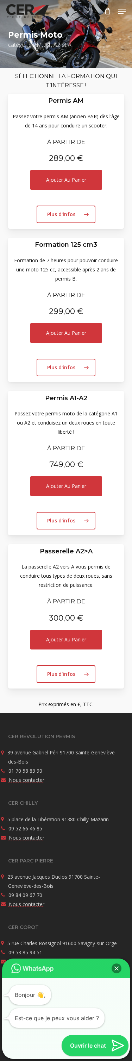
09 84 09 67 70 (25, 895)
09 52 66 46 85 (25, 828)
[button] (122, 11)
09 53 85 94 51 (25, 952)
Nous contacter (26, 780)
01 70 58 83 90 (25, 770)
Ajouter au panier (66, 179)
